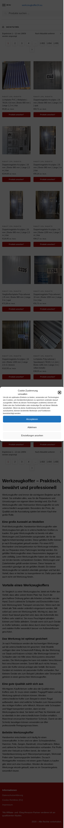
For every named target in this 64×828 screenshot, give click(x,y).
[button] (59, 392)
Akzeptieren (32, 419)
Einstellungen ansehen (32, 435)
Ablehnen (32, 427)
